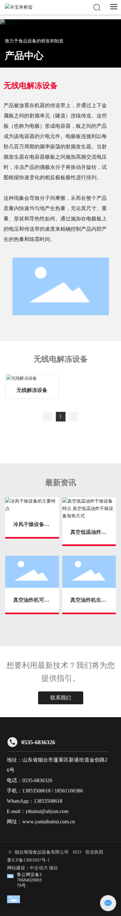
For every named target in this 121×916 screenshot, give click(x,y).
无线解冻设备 (31, 390)
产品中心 (24, 55)
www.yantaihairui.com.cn (48, 821)
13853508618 (36, 790)
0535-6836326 (38, 742)
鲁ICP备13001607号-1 (28, 860)
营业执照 (94, 852)
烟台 (53, 867)
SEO (77, 852)
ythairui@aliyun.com (46, 811)
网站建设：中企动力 (27, 867)
